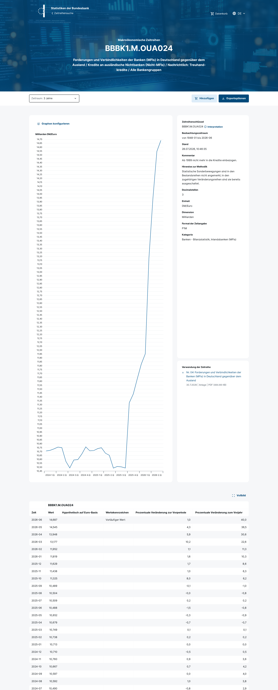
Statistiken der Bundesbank (70, 8)
